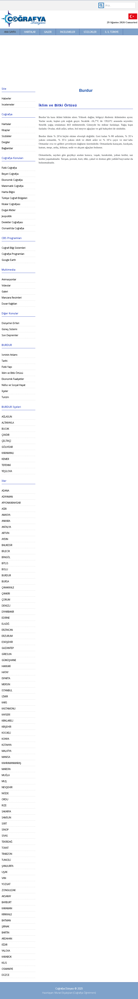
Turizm (5, 397)
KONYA (5, 738)
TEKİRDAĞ (7, 841)
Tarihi (4, 360)
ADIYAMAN (7, 496)
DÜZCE (5, 974)
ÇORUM (6, 599)
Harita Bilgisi (8, 192)
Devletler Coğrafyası (12, 222)
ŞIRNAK (5, 926)
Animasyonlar (9, 279)
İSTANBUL (7, 690)
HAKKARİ (6, 666)
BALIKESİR (7, 545)
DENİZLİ (6, 605)
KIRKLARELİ (7, 720)
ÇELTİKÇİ (6, 440)
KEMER (5, 459)
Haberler (6, 98)
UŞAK (4, 872)
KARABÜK (7, 956)
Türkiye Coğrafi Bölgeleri (14, 198)
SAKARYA (6, 811)
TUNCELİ (6, 859)
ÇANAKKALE (8, 587)
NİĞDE (5, 793)
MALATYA (6, 750)
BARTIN (5, 932)
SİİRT (4, 823)
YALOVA (6, 950)
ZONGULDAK (9, 890)
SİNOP (5, 829)
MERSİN (6, 684)
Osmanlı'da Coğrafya (13, 228)
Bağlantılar (7, 148)
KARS (4, 702)
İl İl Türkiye (112, 31)
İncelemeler (67, 31)
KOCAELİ (6, 732)
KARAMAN (7, 908)
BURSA (5, 581)
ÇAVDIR (5, 434)
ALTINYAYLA (8, 422)
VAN (4, 878)
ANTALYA (6, 527)
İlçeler (5, 391)
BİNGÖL (6, 557)
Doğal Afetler (8, 210)
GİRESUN (6, 654)
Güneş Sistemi (9, 329)
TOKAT (5, 847)
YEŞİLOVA (7, 471)
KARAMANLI (8, 453)
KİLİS (4, 962)
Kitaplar (6, 130)
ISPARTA (6, 678)
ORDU (5, 799)
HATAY (5, 672)
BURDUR (6, 575)
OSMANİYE (7, 968)
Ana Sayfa (10, 31)
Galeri (47, 31)
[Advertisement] (69, 60)
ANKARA (6, 520)
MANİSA (6, 757)
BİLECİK (6, 551)
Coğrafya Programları (13, 253)
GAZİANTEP (8, 648)
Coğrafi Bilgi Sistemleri (13, 247)
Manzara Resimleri (12, 297)
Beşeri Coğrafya (10, 173)
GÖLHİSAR (7, 446)
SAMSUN (6, 817)
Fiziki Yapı (7, 366)
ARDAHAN (7, 938)
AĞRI (4, 508)
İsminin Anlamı (9, 354)
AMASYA (6, 514)
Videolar (6, 285)
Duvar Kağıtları (9, 303)
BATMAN (6, 920)
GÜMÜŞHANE (9, 660)
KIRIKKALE (7, 914)
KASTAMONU (8, 708)
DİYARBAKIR (8, 611)
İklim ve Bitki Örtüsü (12, 372)
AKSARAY (6, 896)
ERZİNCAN (7, 629)
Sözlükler (90, 31)
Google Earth (9, 259)
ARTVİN (5, 533)
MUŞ (4, 781)
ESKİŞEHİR (7, 642)
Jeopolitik (7, 216)
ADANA (5, 490)
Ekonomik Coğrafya (12, 179)
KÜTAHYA (6, 744)
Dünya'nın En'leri (10, 323)
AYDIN (5, 539)
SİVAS (5, 835)
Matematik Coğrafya (12, 185)
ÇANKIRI (6, 593)
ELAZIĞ (5, 623)
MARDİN (6, 769)
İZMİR (5, 696)
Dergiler (6, 142)
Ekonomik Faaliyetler (13, 379)
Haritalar (30, 31)
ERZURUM (7, 635)
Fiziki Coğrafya (9, 167)
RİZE (4, 805)
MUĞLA (6, 775)
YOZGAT (6, 884)
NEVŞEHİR (7, 787)
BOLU (5, 569)
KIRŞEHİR (6, 726)
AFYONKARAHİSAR (11, 502)
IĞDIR (4, 944)
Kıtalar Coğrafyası (11, 204)
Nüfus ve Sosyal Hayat (13, 385)
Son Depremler (10, 335)
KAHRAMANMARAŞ (11, 763)
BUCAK (5, 428)
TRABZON (7, 853)
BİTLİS (5, 563)
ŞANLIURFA (7, 866)
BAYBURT (6, 902)
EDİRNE (6, 617)
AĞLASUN (7, 416)
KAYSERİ (6, 714)
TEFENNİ (6, 465)
